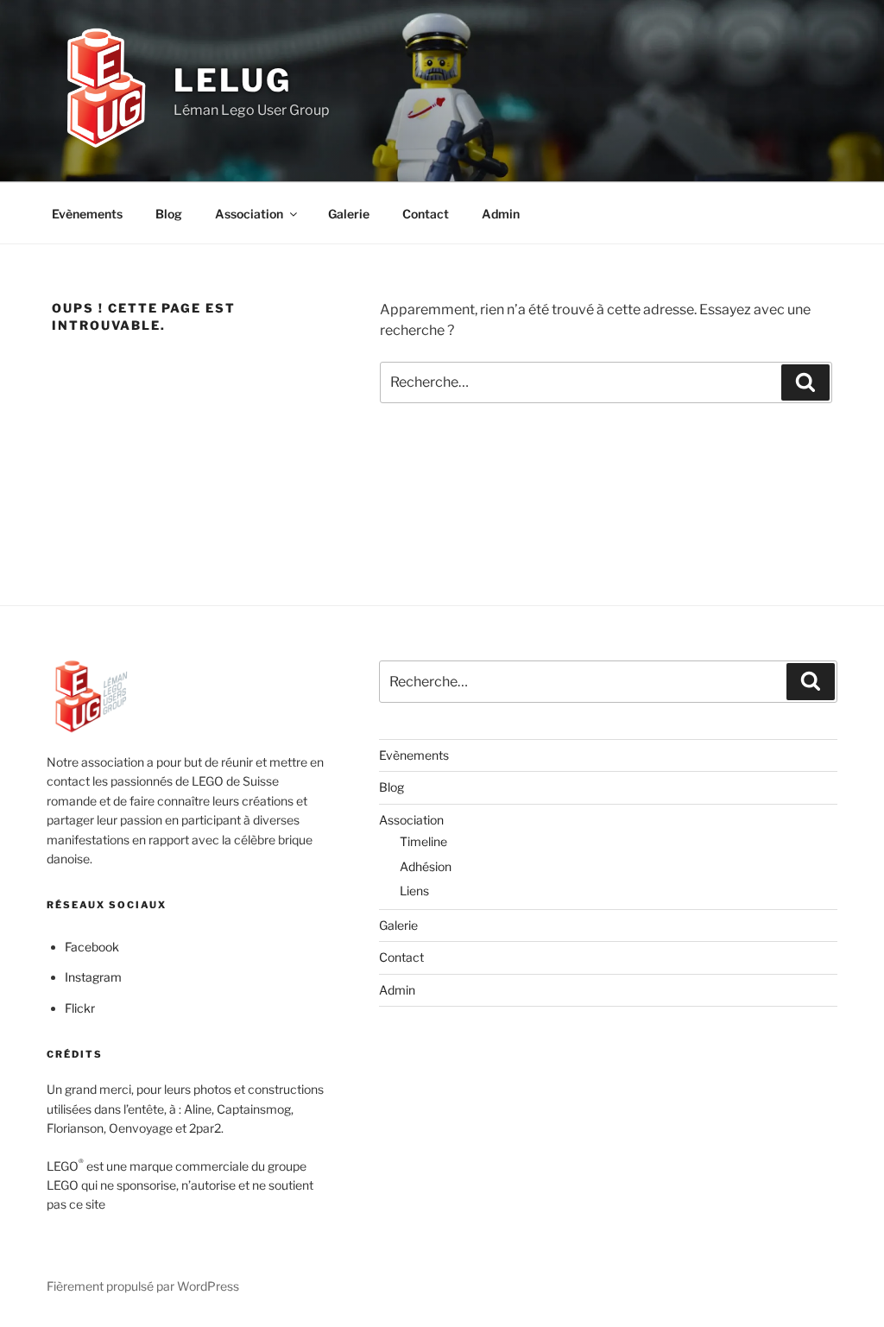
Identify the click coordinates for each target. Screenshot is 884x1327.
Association (249, 213)
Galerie (348, 213)
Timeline (423, 841)
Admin (501, 213)
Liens (414, 890)
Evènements (87, 213)
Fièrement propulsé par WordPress (143, 1286)
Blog (168, 213)
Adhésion (425, 866)
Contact (425, 213)
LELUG (232, 80)
